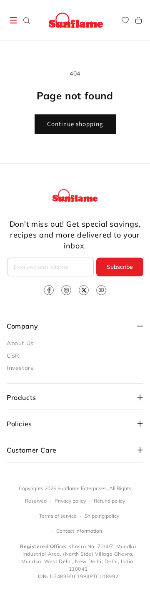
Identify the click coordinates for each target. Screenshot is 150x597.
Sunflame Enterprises (82, 488)
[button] (13, 20)
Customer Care (32, 450)
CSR (13, 355)
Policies (19, 424)
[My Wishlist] (125, 20)
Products (21, 397)
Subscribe (120, 267)
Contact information (79, 531)
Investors (20, 368)
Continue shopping (75, 124)
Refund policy (109, 501)
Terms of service (58, 516)
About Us (20, 343)
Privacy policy (70, 501)
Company (22, 326)
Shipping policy (102, 516)
